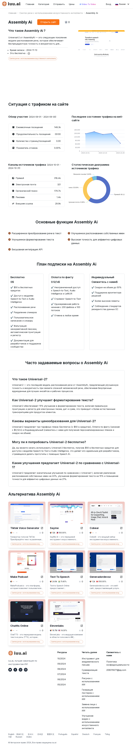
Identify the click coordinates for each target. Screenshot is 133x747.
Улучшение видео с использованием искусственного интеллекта (90, 722)
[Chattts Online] (42, 625)
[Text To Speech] (81, 577)
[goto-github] (26, 670)
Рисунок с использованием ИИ (90, 681)
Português (62, 734)
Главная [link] (30, 4)
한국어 (30, 734)
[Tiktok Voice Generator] (42, 528)
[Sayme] (81, 528)
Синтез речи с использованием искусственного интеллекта (51, 13)
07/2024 (61, 674)
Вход (108, 4)
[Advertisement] (66, 78)
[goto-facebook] (15, 670)
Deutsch (85, 734)
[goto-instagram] (20, 670)
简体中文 (20, 734)
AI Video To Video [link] (88, 4)
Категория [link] (43, 4)
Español (74, 734)
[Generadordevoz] (121, 577)
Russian (122, 4)
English (11, 734)
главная (12, 13)
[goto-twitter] (10, 670)
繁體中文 (50, 734)
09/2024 (61, 663)
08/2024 (61, 669)
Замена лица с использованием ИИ (90, 707)
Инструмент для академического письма (90, 661)
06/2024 (61, 679)
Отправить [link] (59, 4)
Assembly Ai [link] (92, 13)
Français (97, 734)
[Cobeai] (121, 528)
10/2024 (61, 658)
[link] (12, 3)
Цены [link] (71, 4)
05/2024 (61, 684)
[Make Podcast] (42, 577)
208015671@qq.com (116, 670)
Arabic (29, 737)
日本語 (40, 734)
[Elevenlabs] (81, 625)
